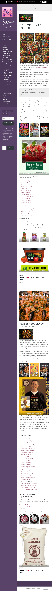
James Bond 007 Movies (7, 82)
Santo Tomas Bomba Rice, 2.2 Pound (34, 565)
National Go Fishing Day (27, 458)
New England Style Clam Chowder (29, 489)
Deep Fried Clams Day (26, 472)
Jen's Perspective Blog (9, 22)
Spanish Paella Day (25, 479)
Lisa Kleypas (5, 57)
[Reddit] (3, 113)
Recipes (4, 95)
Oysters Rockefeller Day (27, 452)
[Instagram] (6, 111)
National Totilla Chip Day (27, 196)
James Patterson (6, 55)
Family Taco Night (25, 182)
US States (6, 103)
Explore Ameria (6, 101)
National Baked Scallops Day (28, 445)
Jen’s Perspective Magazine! (6, 37)
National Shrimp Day (26, 443)
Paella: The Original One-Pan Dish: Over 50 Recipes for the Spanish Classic (34, 374)
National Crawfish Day (26, 446)
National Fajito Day (26, 198)
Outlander (6, 77)
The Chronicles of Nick (7, 59)
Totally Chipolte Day (26, 211)
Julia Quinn (5, 49)
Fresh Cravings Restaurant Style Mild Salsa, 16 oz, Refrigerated (34, 270)
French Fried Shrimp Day (27, 454)
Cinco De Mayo (24, 188)
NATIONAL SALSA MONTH (30, 26)
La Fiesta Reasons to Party (27, 208)
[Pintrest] (3, 111)
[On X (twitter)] (6, 113)
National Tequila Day (26, 202)
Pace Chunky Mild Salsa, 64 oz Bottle (24, 240)
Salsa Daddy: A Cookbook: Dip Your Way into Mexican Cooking (24, 135)
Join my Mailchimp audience (8, 123)
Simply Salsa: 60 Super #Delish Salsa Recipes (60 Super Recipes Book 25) (34, 173)
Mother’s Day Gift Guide (8, 73)
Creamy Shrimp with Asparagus (29, 483)
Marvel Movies (7, 93)
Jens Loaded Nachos (26, 194)
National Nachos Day (26, 190)
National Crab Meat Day (27, 468)
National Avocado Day (26, 200)
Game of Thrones (8, 75)
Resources (4, 99)
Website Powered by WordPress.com (34, 588)
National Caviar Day (26, 462)
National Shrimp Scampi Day (28, 450)
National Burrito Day (26, 184)
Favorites (4, 47)
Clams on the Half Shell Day (27, 448)
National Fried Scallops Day (28, 441)
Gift (44, 1)
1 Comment (30, 30)
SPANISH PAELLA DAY (32, 323)
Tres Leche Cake (25, 206)
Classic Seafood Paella (24, 507)
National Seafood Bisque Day (28, 466)
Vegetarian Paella (23, 505)
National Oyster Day (26, 464)
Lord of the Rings (8, 85)
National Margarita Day (27, 204)
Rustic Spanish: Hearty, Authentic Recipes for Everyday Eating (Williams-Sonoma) (44, 374)
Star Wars (6, 91)
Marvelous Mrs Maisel (7, 51)
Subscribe (10, 148)
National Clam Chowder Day (28, 477)
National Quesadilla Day (27, 186)
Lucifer (5, 45)
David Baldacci (7, 64)
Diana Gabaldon (6, 53)
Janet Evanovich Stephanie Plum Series (7, 69)
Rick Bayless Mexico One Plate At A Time (34, 413)
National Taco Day (25, 181)
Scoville (33, 114)
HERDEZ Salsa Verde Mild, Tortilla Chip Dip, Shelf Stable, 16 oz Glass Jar (44, 239)
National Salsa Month (26, 213)
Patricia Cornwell (8, 89)
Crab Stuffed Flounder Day (27, 474)
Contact (4, 97)
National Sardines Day (26, 475)
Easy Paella (22, 508)
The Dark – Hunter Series (8, 61)
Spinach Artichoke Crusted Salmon (29, 485)
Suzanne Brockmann (9, 66)
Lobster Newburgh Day (26, 470)
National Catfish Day (26, 460)
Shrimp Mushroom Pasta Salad (28, 487)
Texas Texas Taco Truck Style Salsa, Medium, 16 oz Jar (34, 239)
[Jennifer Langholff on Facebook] (12, 111)
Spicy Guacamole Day (26, 215)
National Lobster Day (26, 456)
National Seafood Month (27, 439)
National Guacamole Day (27, 210)
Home (3, 34)
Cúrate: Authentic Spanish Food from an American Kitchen (24, 374)
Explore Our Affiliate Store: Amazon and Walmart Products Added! (7, 41)
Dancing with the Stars (41, 67)
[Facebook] (9, 111)
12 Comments (32, 326)
